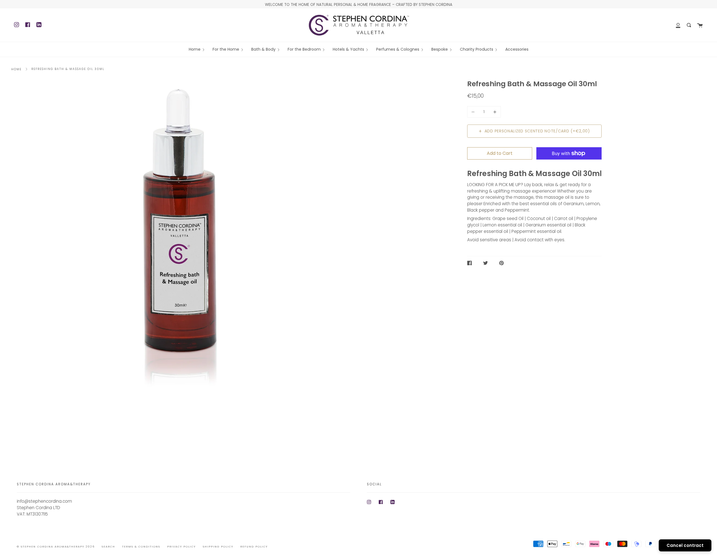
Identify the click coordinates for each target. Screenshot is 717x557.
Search (108, 546)
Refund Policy (254, 546)
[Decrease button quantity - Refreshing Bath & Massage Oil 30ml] (474, 112)
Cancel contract (685, 545)
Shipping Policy (218, 546)
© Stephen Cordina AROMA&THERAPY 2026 (56, 546)
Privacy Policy (181, 546)
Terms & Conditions (141, 546)
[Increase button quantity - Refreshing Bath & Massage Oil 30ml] (494, 112)
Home (16, 69)
